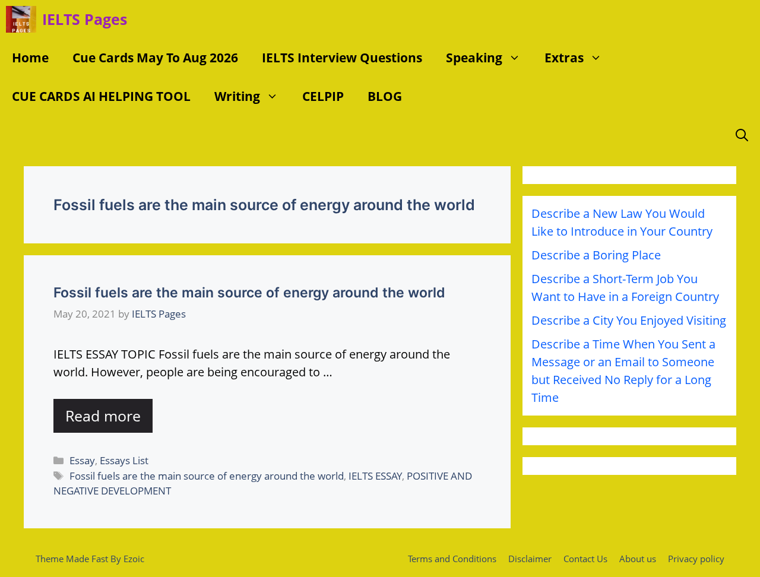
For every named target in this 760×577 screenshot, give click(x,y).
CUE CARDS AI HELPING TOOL (101, 96)
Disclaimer (530, 559)
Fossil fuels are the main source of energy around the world (249, 292)
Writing (237, 96)
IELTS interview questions (342, 57)
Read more (103, 415)
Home (30, 57)
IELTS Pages (84, 19)
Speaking (474, 57)
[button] (517, 58)
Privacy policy (696, 559)
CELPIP (323, 96)
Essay (82, 460)
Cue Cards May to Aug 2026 (155, 57)
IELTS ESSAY (376, 476)
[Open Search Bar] (742, 135)
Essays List (124, 460)
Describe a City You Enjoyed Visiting (628, 320)
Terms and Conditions (452, 559)
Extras (564, 57)
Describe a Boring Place (596, 255)
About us (637, 559)
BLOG (385, 96)
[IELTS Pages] (21, 19)
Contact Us (585, 559)
